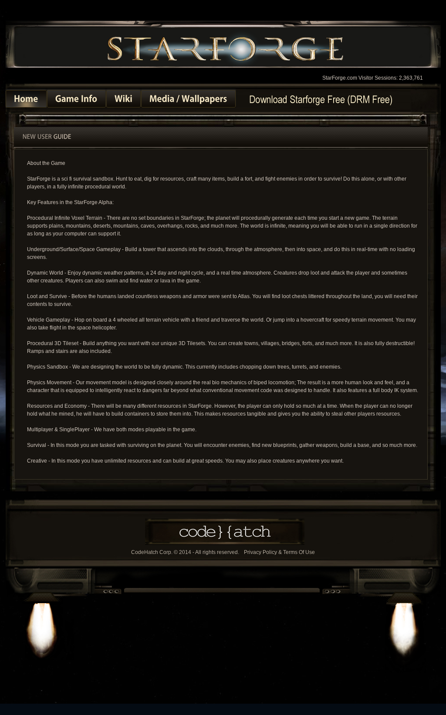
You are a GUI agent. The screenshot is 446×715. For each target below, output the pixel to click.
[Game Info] (76, 98)
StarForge (225, 47)
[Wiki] (123, 98)
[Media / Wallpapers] (188, 98)
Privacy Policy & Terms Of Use (279, 552)
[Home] (26, 98)
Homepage (320, 99)
